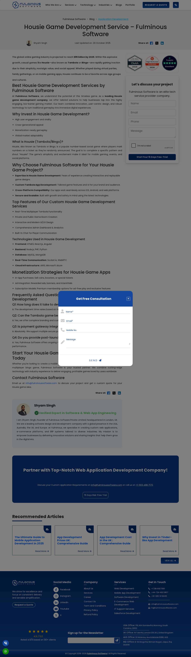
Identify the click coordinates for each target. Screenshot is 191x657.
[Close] (128, 299)
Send (94, 360)
